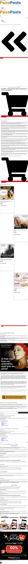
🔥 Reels (3, 7)
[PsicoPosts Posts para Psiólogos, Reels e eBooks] (10, 5)
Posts (2, 19)
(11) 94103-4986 (5, 435)
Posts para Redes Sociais (4, 423)
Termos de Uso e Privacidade (4, 425)
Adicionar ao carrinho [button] (3, 205)
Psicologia (3, 24)
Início (0, 24)
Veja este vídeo (11, 406)
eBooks (2, 8)
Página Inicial (3, 422)
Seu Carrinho (3, 424)
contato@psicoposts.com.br (5, 421)
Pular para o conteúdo (2, 0)
